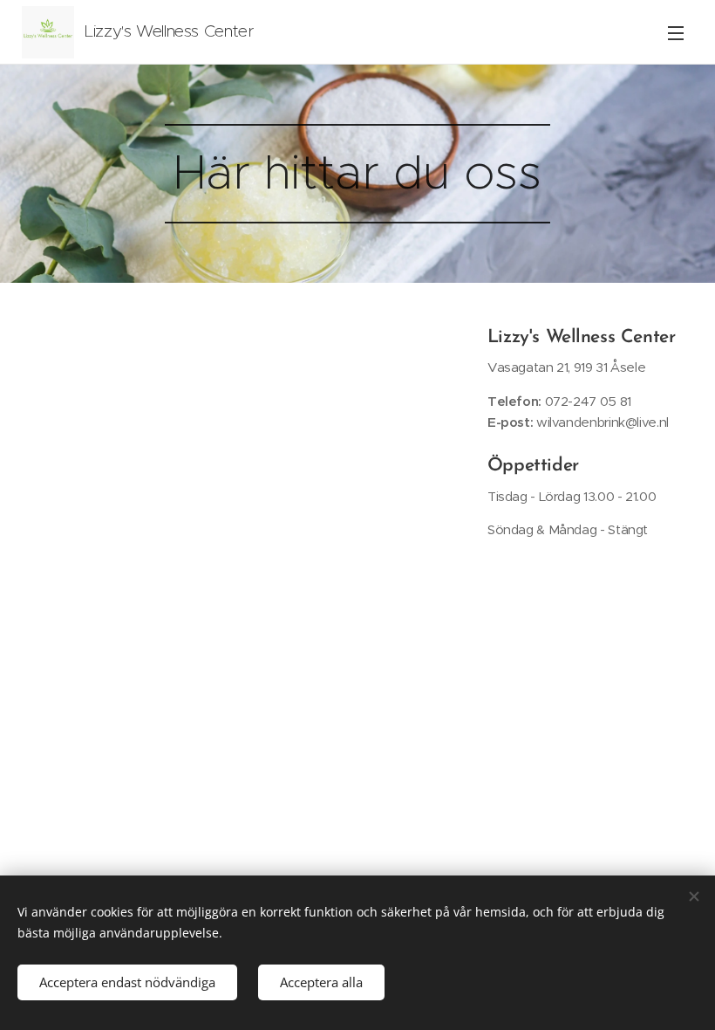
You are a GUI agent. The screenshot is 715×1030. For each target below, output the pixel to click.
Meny (675, 32)
